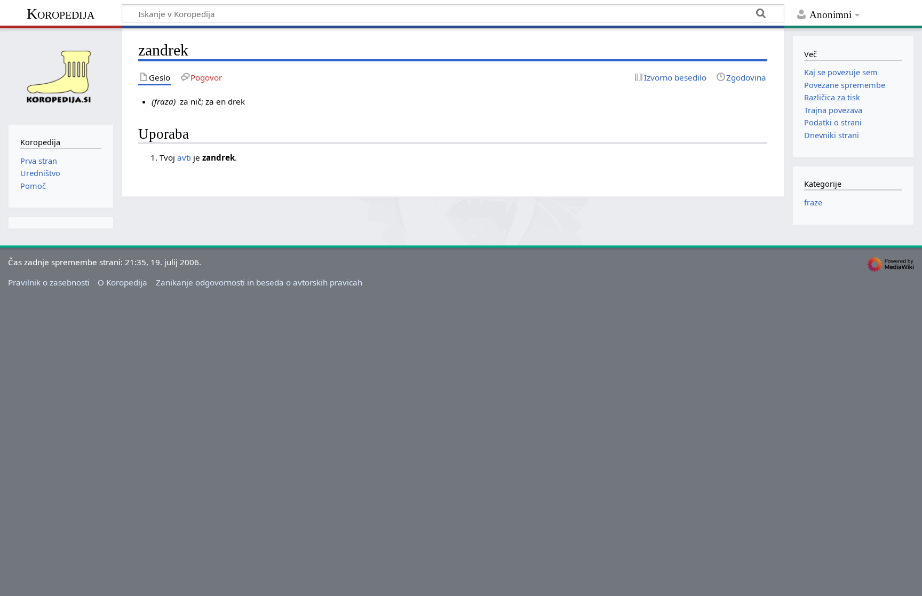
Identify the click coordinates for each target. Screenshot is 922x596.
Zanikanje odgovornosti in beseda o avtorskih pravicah (259, 282)
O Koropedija (122, 282)
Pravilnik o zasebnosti (49, 282)
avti (184, 157)
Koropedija (60, 13)
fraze (813, 202)
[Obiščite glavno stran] (61, 75)
